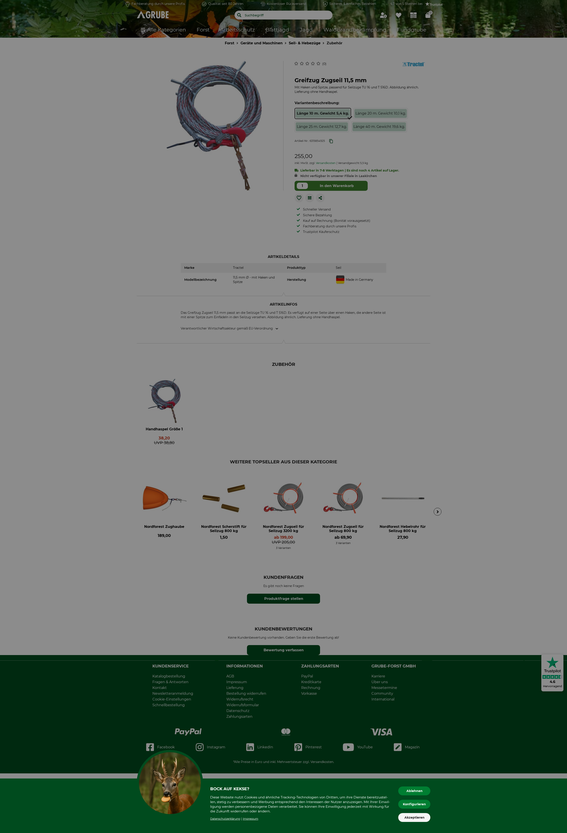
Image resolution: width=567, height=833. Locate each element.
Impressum (250, 818)
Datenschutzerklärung (225, 818)
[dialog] (283, 416)
